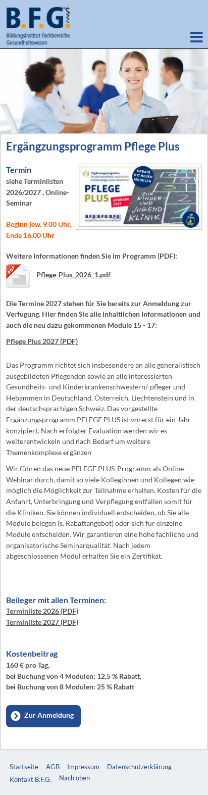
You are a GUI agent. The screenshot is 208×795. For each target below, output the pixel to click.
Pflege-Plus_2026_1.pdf (73, 274)
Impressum (83, 767)
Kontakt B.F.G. (30, 779)
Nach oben (74, 778)
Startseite (24, 767)
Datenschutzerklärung (139, 767)
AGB (53, 767)
